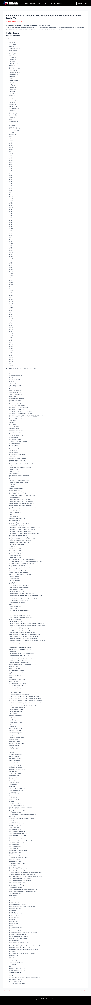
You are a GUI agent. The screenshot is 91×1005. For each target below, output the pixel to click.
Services (32, 3)
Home (26, 3)
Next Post (84, 991)
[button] (82, 3)
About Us (39, 3)
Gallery (46, 3)
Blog (65, 3)
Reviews (52, 3)
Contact (59, 3)
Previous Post (7, 991)
